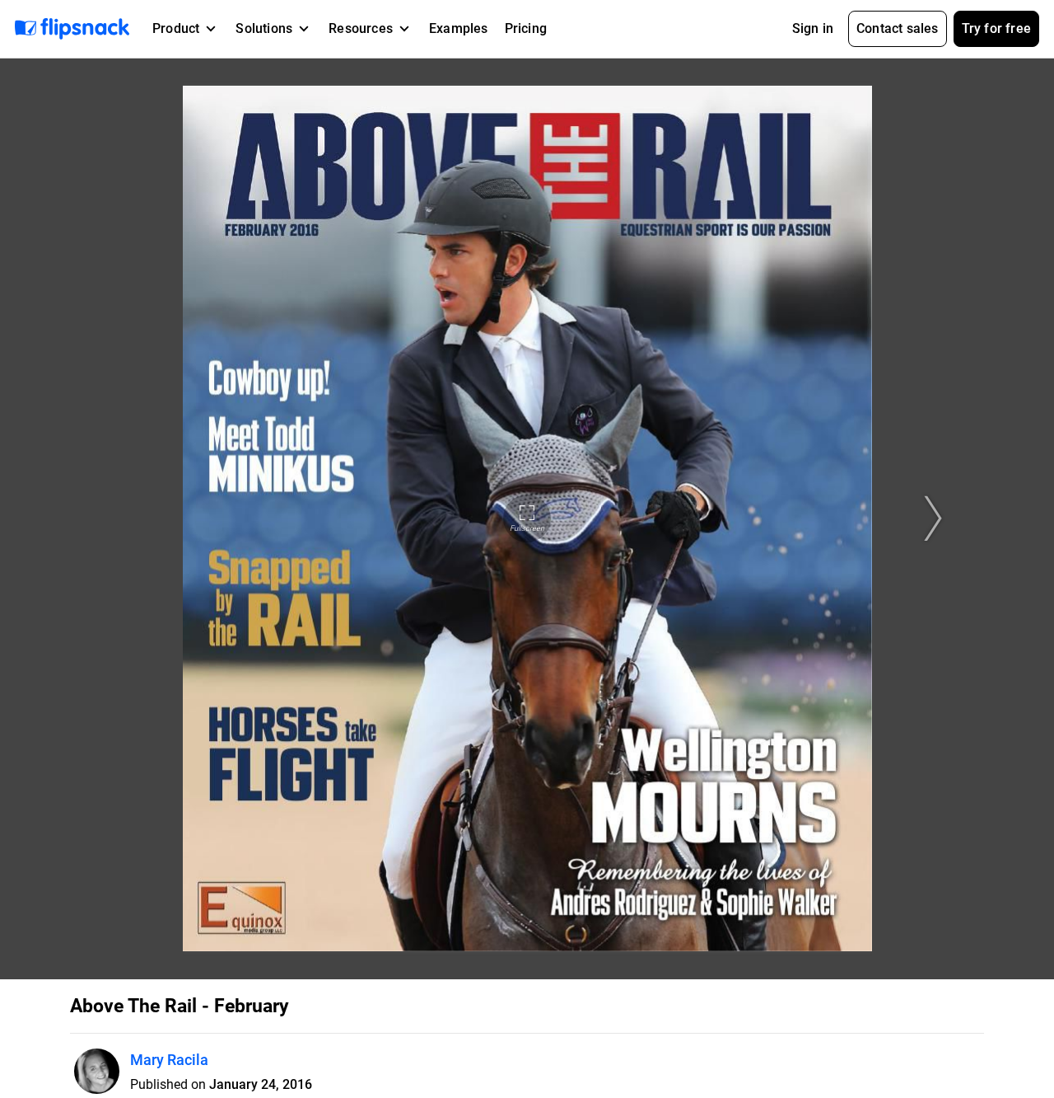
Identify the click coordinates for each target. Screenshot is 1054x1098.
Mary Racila (169, 1059)
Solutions (264, 28)
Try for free (996, 28)
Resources (361, 28)
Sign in (812, 28)
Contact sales (897, 28)
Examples (458, 28)
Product (175, 28)
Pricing (526, 28)
